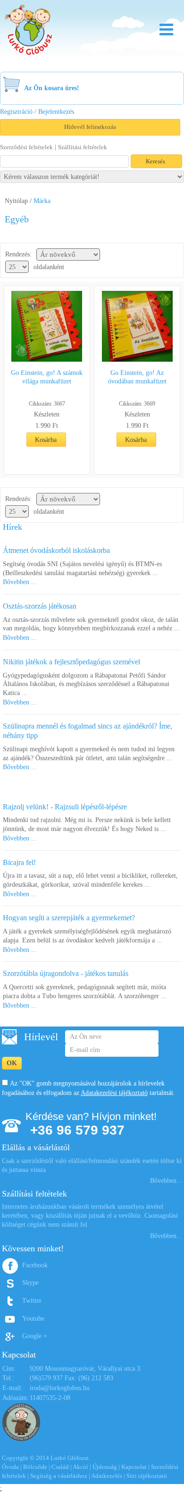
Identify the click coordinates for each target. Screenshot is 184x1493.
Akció (80, 1466)
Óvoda (10, 1466)
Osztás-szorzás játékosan (39, 606)
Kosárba (46, 439)
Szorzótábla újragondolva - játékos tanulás (65, 973)
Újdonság (104, 1466)
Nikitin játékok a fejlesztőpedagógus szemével (71, 662)
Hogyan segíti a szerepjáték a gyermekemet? (69, 918)
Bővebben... (166, 1180)
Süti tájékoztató (146, 1475)
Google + (34, 1336)
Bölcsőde (35, 1466)
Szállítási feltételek (82, 147)
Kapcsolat (134, 1466)
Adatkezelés (106, 1475)
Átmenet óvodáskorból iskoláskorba (56, 550)
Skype (30, 1282)
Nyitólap (16, 200)
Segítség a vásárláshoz (58, 1475)
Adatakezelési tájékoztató (114, 1092)
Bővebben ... (20, 581)
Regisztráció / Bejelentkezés (37, 111)
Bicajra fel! (19, 862)
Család (60, 1466)
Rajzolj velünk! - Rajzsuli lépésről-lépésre (65, 807)
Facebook (35, 1265)
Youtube (33, 1318)
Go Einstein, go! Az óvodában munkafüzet (137, 377)
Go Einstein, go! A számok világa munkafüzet (47, 377)
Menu (166, 29)
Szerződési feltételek (26, 147)
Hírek (12, 527)
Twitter (32, 1300)
